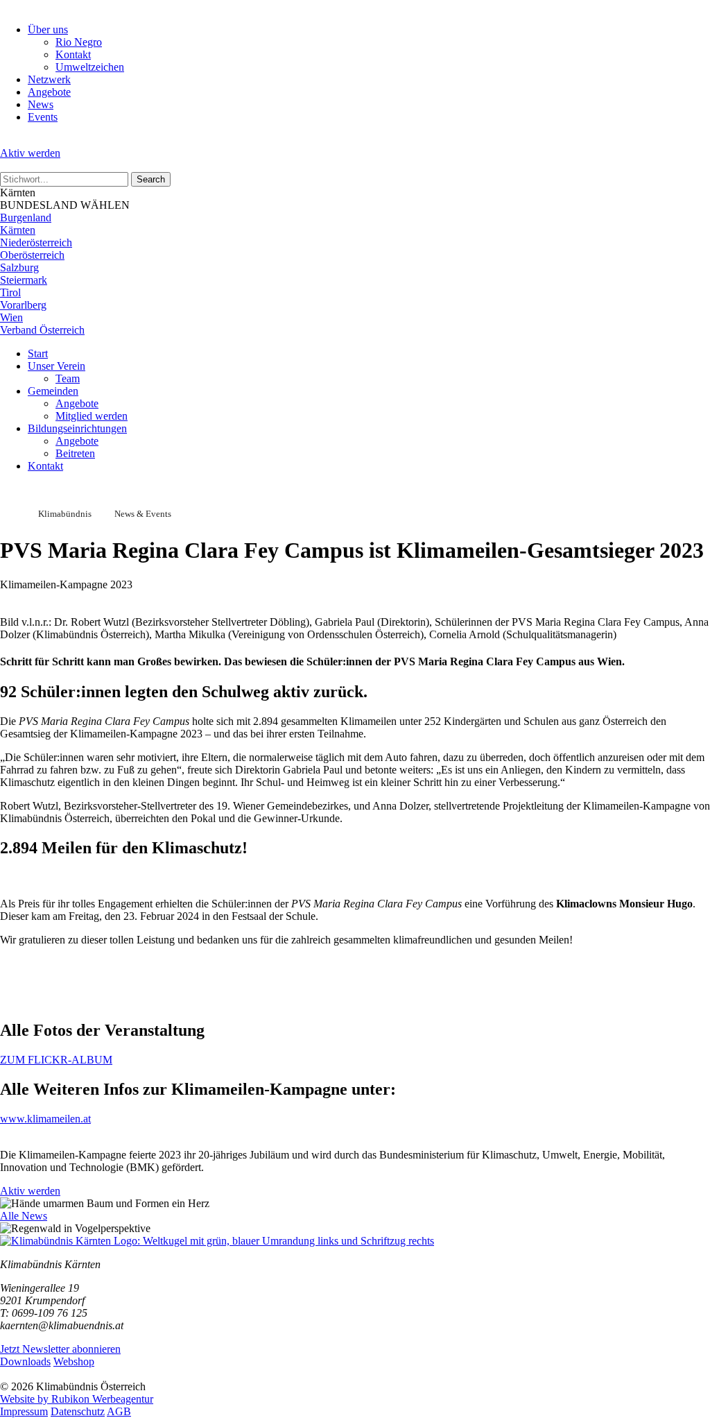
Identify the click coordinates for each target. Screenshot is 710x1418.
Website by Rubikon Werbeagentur (76, 1399)
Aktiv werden (30, 153)
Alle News (23, 1216)
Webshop (73, 1361)
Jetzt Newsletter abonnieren (60, 1349)
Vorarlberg (23, 305)
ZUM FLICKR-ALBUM (56, 1060)
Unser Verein (56, 366)
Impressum (24, 1411)
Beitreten (75, 453)
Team (67, 378)
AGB (119, 1411)
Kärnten (17, 230)
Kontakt (73, 54)
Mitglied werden (91, 416)
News (40, 104)
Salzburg (19, 267)
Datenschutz (78, 1411)
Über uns (48, 29)
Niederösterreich (36, 242)
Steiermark (23, 280)
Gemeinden (53, 391)
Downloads (25, 1361)
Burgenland (25, 217)
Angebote (49, 92)
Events (43, 117)
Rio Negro (78, 42)
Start (38, 353)
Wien (11, 317)
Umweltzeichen (89, 67)
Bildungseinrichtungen (77, 428)
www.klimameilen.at (45, 1119)
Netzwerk (49, 79)
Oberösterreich (32, 255)
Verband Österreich (42, 330)
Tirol (10, 292)
